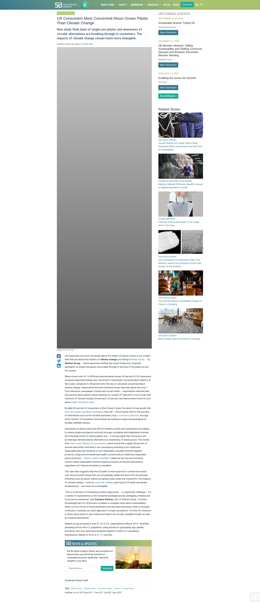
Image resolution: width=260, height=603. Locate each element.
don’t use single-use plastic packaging (84, 411)
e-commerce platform (125, 415)
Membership (137, 5)
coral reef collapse (103, 482)
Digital (166, 5)
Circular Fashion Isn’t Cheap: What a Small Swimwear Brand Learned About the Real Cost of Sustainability (180, 146)
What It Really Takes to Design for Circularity (179, 339)
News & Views (108, 5)
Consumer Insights (105, 588)
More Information (168, 32)
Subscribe (187, 4)
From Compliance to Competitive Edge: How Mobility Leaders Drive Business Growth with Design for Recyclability (179, 263)
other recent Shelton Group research (88, 443)
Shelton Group (68, 350)
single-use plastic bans (82, 402)
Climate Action (89, 588)
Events (123, 5)
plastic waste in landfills (97, 458)
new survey (138, 359)
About (176, 5)
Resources (153, 5)
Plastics (117, 588)
